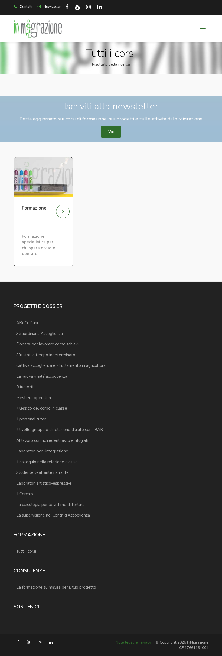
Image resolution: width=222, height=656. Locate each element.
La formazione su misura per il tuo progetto (56, 587)
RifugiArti (24, 387)
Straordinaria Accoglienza (39, 333)
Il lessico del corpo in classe (41, 408)
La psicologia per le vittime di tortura (50, 504)
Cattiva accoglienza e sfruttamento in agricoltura (61, 365)
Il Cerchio (24, 494)
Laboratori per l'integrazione (42, 451)
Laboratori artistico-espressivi (43, 483)
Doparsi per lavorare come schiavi (47, 344)
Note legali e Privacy (133, 642)
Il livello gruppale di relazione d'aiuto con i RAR (59, 429)
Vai (111, 131)
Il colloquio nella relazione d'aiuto (47, 462)
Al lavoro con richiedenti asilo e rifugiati (52, 440)
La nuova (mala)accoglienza (41, 376)
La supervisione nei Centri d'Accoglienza (53, 515)
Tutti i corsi (26, 551)
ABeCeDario (28, 322)
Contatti (25, 6)
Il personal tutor (31, 419)
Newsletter (52, 6)
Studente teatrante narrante (42, 472)
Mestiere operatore (34, 397)
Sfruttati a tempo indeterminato (45, 355)
